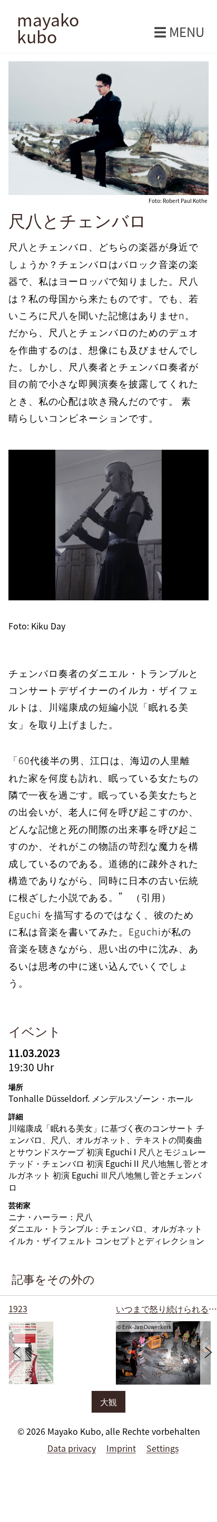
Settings (162, 1448)
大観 (108, 1401)
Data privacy (71, 1448)
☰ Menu (179, 31)
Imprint (121, 1448)
